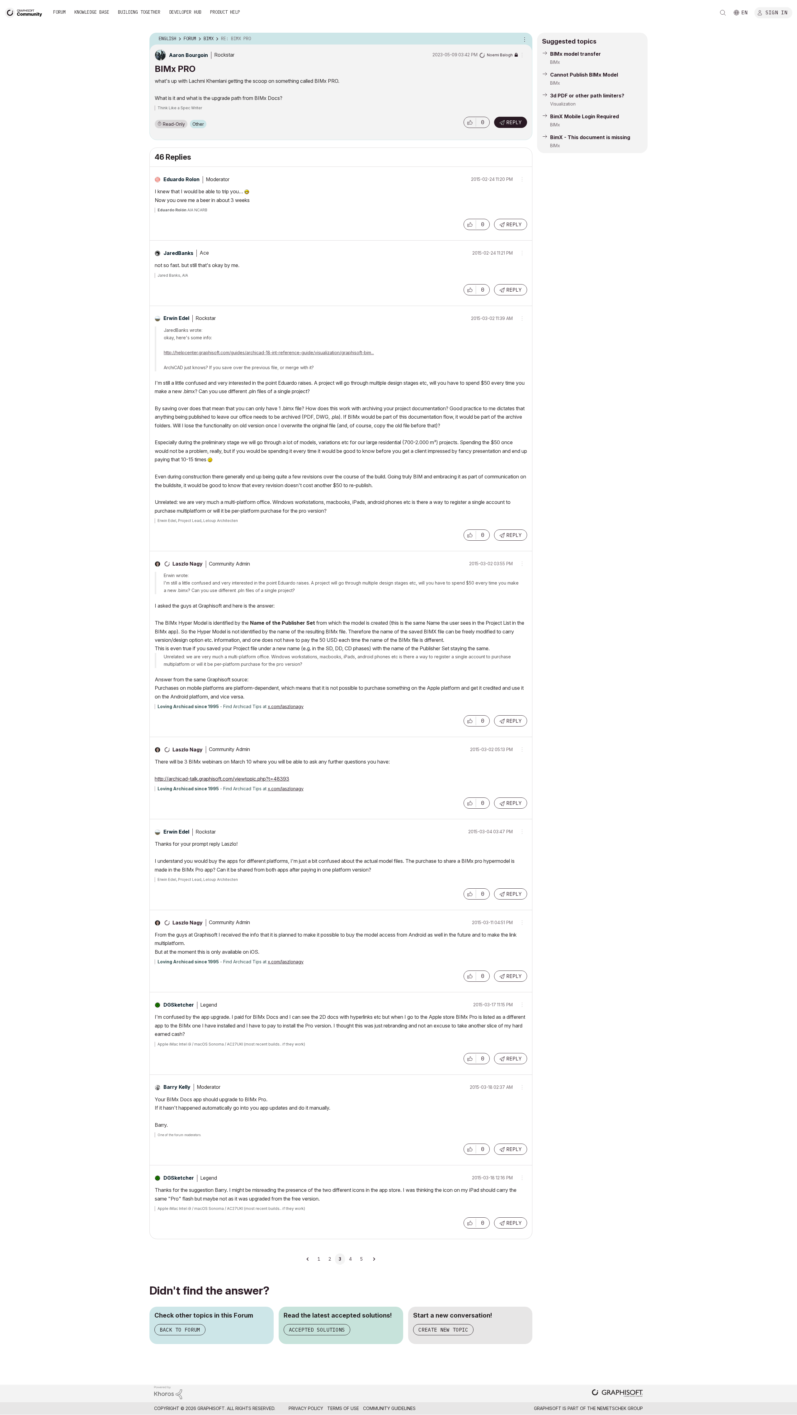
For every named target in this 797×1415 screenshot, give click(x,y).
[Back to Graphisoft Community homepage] (25, 12)
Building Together (139, 12)
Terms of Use (343, 1408)
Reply (514, 122)
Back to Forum (180, 1330)
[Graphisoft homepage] (617, 1393)
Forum (59, 12)
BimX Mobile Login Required (584, 116)
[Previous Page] (308, 1259)
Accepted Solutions (317, 1330)
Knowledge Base (91, 12)
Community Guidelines (389, 1408)
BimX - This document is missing (590, 137)
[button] (470, 122)
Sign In (776, 12)
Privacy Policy (306, 1408)
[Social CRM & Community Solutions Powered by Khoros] (168, 1392)
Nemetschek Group (620, 1408)
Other (198, 124)
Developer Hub (185, 12)
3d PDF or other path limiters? (587, 95)
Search (723, 13)
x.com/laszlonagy (286, 706)
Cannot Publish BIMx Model (584, 75)
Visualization (563, 103)
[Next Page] (374, 1259)
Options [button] (524, 39)
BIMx (555, 62)
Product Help (225, 12)
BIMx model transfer (575, 54)
